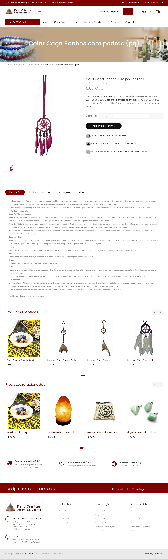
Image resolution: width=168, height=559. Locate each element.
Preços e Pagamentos (104, 515)
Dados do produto (39, 192)
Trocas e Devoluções (140, 519)
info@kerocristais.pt (21, 529)
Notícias (62, 515)
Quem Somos (65, 511)
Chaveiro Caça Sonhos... (99, 360)
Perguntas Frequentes (140, 527)
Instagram (142, 489)
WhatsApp (24, 526)
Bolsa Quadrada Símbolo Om (102, 432)
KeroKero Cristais (29, 553)
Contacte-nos (137, 531)
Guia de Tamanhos (139, 523)
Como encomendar (139, 511)
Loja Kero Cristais (66, 519)
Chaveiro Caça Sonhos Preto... (62, 360)
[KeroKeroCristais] (23, 507)
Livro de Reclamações (104, 531)
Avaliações (64, 192)
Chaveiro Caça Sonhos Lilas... (141, 360)
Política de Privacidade (105, 519)
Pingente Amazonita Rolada (141, 432)
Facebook (122, 489)
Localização (64, 523)
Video (82, 192)
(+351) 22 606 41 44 (21, 521)
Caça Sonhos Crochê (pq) (20, 360)
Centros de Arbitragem (105, 527)
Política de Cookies (103, 523)
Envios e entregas (138, 515)
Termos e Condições (104, 511)
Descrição (15, 192)
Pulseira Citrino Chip (17, 432)
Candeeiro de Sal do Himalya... (62, 432)
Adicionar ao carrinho (104, 125)
